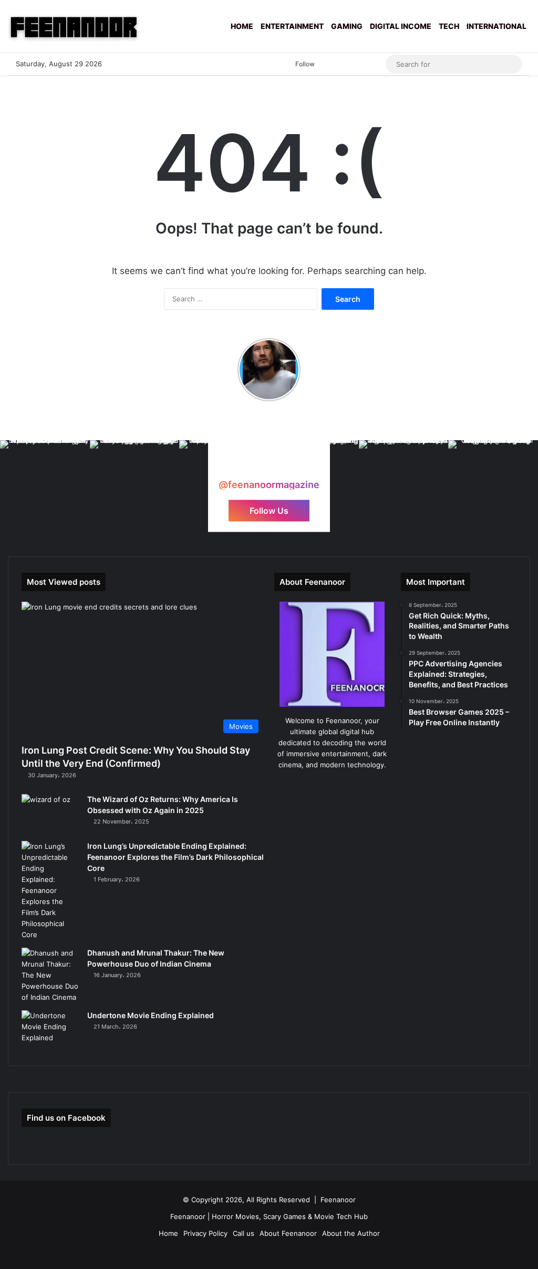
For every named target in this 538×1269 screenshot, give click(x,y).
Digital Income (400, 26)
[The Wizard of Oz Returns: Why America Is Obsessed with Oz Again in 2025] (50, 814)
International (496, 26)
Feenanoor (338, 1199)
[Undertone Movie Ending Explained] (50, 1030)
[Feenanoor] (73, 26)
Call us (243, 1233)
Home (242, 26)
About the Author (351, 1233)
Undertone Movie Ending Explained (150, 1015)
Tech (449, 26)
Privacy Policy (205, 1233)
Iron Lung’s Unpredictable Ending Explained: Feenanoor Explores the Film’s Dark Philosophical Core (175, 856)
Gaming (347, 26)
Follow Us (269, 510)
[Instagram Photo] (45, 485)
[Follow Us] (269, 474)
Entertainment (292, 26)
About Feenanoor (288, 1233)
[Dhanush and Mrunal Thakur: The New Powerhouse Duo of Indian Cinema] (50, 975)
